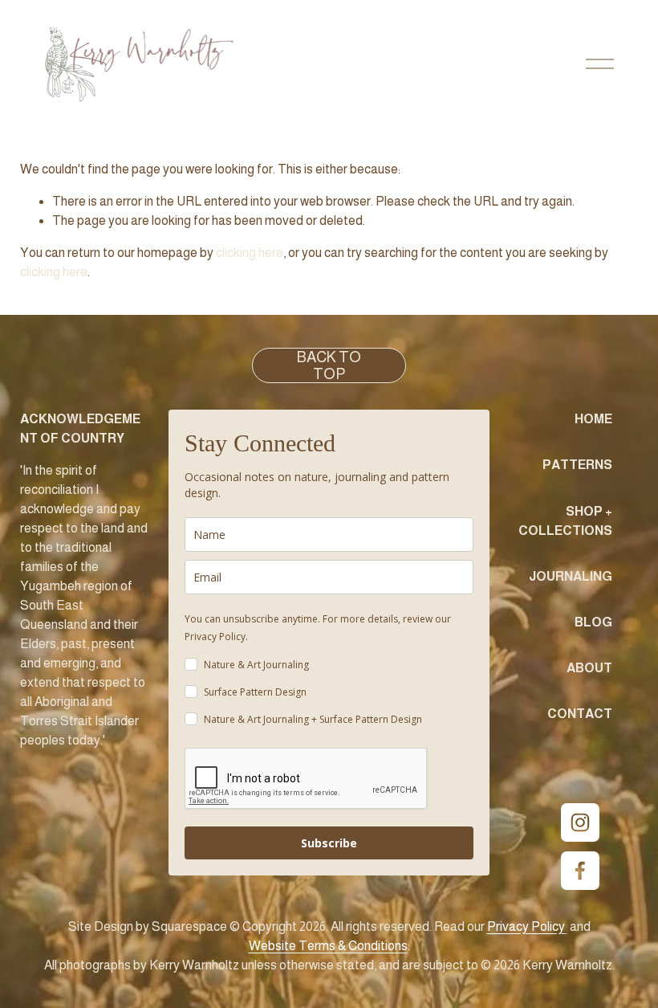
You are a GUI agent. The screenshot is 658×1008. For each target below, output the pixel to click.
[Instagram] (580, 822)
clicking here (249, 252)
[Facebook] (580, 870)
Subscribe (329, 843)
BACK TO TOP (329, 365)
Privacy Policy (215, 636)
